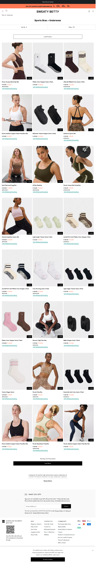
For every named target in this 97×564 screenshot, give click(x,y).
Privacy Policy (59, 511)
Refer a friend (62, 543)
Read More (48, 481)
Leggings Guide (35, 532)
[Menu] (3, 11)
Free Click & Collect (47, 2)
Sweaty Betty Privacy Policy (41, 513)
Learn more (56, 555)
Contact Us (47, 527)
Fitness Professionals (63, 540)
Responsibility (62, 527)
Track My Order (48, 524)
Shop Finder (34, 535)
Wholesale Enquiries (49, 529)
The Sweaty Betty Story (64, 524)
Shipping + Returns (36, 524)
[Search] (6, 10)
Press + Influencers (49, 532)
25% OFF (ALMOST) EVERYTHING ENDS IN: (39, 6)
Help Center (34, 527)
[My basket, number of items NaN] (93, 11)
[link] (48, 12)
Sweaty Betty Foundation (65, 529)
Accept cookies (48, 559)
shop (3, 15)
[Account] (89, 11)
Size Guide (34, 529)
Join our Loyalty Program (65, 537)
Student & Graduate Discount (66, 535)
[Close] (93, 550)
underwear (10, 15)
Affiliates (46, 535)
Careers (60, 532)
